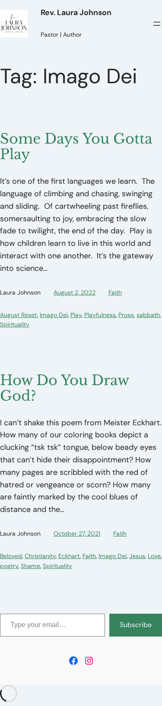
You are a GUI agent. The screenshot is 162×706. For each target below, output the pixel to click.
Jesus (137, 556)
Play (76, 315)
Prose (126, 315)
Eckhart (69, 556)
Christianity (40, 556)
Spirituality (14, 324)
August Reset (18, 315)
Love (154, 556)
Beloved (11, 556)
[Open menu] (157, 24)
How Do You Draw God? (64, 388)
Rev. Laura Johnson (76, 12)
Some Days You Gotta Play (76, 146)
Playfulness (100, 315)
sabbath (148, 315)
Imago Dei (54, 315)
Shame (30, 566)
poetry (9, 566)
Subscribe (136, 624)
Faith (115, 292)
